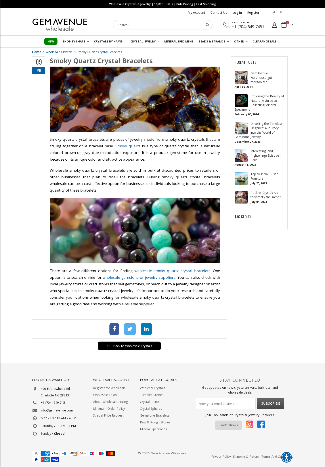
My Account (196, 12)
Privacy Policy (221, 456)
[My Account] (275, 25)
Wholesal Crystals (152, 388)
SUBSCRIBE (270, 403)
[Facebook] (113, 330)
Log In (237, 12)
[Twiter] (128, 330)
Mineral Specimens (153, 429)
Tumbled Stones (151, 395)
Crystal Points (150, 402)
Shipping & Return (246, 456)
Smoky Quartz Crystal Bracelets (99, 52)
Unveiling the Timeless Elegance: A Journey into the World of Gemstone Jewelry (259, 130)
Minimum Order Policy (109, 408)
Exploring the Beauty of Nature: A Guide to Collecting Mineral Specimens (259, 102)
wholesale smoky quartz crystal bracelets (172, 270)
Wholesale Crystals (59, 52)
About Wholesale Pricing (110, 402)
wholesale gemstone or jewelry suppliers (139, 277)
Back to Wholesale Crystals (132, 346)
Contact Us (218, 12)
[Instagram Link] (281, 12)
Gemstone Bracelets (154, 415)
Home (36, 52)
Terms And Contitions (277, 456)
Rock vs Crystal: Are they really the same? (265, 194)
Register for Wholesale (109, 388)
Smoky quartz (127, 145)
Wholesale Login (105, 395)
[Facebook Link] (274, 12)
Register (253, 12)
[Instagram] (249, 425)
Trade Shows (228, 425)
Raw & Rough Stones (155, 422)
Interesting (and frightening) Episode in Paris (266, 155)
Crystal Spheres (151, 408)
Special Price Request (108, 415)
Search (207, 24)
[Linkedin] (145, 330)
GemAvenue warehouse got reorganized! (261, 77)
